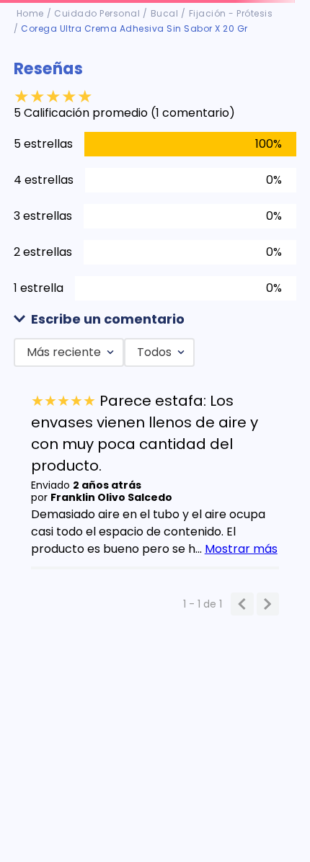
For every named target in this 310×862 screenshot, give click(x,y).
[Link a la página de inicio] (30, 14)
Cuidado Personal (97, 13)
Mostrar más (241, 549)
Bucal (165, 13)
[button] (155, 319)
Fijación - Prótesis (231, 13)
